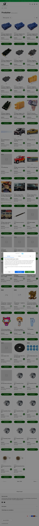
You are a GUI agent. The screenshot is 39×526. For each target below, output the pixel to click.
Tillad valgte (19, 271)
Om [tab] (30, 256)
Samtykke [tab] (8, 256)
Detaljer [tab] (19, 256)
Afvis (9, 271)
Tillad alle (29, 271)
